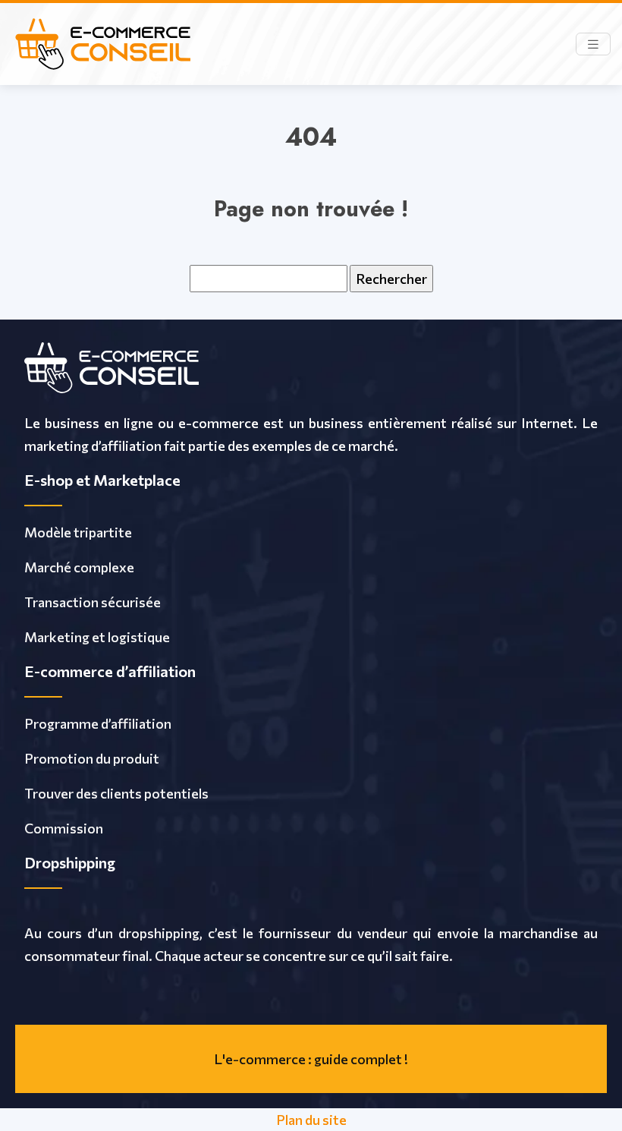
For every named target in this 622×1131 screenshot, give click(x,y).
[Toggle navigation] (593, 44)
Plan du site (311, 1119)
